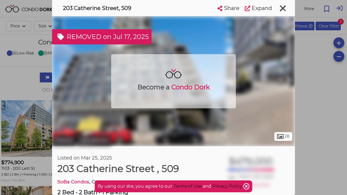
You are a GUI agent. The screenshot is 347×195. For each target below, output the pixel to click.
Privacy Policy (227, 186)
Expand (261, 8)
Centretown (94, 140)
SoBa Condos (73, 181)
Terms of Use (188, 186)
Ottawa (64, 140)
